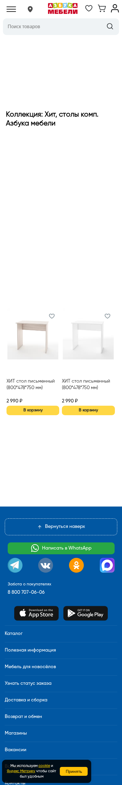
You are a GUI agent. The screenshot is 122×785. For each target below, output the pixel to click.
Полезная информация (30, 650)
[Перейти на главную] (63, 9)
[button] (30, 9)
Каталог (14, 633)
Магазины (16, 733)
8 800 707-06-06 (26, 592)
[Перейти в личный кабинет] (115, 11)
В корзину (33, 410)
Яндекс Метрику (21, 771)
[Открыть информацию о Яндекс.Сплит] (28, 394)
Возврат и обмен (23, 716)
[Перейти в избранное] (89, 11)
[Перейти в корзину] (102, 11)
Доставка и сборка (26, 700)
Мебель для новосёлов (30, 667)
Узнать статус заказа (28, 683)
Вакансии (15, 750)
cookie (44, 766)
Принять (74, 771)
